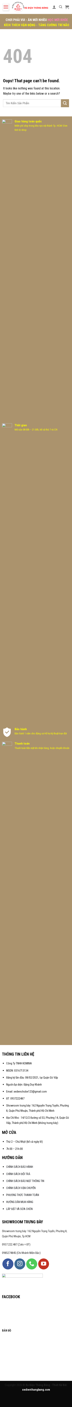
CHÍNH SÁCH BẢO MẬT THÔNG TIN (25, 1181)
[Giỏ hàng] (67, 7)
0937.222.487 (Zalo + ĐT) (16, 1244)
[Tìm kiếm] (60, 7)
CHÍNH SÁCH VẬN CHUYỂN (21, 1188)
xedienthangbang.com (36, 1389)
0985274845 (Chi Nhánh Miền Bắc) (21, 1253)
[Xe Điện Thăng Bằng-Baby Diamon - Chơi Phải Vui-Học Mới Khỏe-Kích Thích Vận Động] (30, 7)
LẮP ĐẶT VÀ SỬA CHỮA (19, 1209)
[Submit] (65, 103)
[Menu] (6, 7)
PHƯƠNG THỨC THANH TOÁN (22, 1195)
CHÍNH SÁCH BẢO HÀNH (20, 1167)
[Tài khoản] (54, 7)
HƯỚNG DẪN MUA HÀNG (19, 1202)
